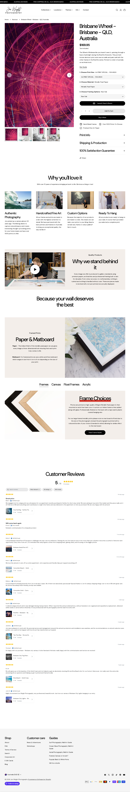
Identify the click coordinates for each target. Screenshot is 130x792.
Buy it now (102, 117)
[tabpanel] (65, 415)
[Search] (117, 10)
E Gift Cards (9, 761)
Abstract (15, 19)
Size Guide (83, 67)
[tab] (44, 385)
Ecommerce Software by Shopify (39, 779)
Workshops (31, 746)
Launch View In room (104, 103)
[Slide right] (69, 75)
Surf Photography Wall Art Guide (60, 742)
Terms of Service (10, 750)
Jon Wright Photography (19, 779)
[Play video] (35, 269)
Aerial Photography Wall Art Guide (61, 752)
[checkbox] (58, 489)
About (7, 742)
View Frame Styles (95, 432)
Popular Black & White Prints (59, 759)
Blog (6, 764)
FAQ (6, 746)
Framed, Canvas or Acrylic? (58, 756)
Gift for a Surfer (54, 763)
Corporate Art (10, 757)
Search (7, 753)
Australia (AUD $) (13, 775)
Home (7, 19)
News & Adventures (34, 742)
